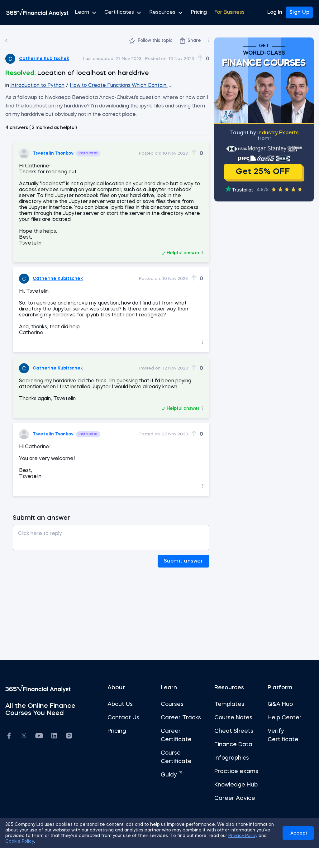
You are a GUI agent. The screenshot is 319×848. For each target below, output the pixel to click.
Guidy (170, 775)
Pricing (199, 12)
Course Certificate (176, 757)
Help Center (285, 718)
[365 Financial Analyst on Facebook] (9, 736)
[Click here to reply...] (111, 535)
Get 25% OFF (263, 172)
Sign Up (299, 12)
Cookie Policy (19, 841)
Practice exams (236, 771)
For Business (229, 12)
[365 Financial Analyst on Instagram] (69, 736)
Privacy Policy (242, 836)
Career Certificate (176, 735)
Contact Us (123, 718)
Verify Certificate (283, 735)
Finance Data (233, 744)
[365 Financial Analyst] (37, 12)
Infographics (231, 758)
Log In (274, 12)
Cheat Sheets (233, 731)
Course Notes (233, 718)
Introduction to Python (37, 85)
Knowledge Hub (236, 785)
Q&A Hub (280, 704)
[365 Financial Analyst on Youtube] (39, 736)
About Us (120, 704)
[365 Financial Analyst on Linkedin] (54, 736)
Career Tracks (181, 718)
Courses (172, 704)
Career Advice (234, 798)
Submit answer (183, 561)
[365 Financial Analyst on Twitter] (24, 736)
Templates (229, 704)
